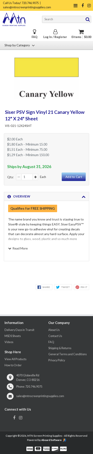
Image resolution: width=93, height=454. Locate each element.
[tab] (46, 196)
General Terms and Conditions (67, 354)
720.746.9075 (33, 386)
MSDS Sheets (13, 336)
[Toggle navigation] (75, 5)
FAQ (34, 37)
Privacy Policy (56, 360)
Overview (21, 196)
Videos (9, 342)
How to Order (13, 365)
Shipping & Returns (59, 348)
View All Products (15, 359)
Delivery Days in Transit (19, 330)
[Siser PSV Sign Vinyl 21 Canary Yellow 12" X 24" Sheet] (46, 97)
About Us (54, 330)
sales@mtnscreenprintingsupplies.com (40, 396)
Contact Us (55, 336)
